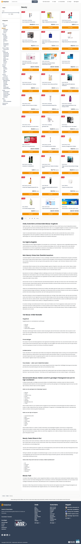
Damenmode (6, 53)
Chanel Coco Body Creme (67, 187)
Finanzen (4, 64)
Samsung (52, 515)
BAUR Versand (53, 508)
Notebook (5, 40)
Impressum (3, 529)
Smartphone (5, 44)
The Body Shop (53, 519)
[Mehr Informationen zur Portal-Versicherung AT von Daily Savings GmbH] (78, 541)
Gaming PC (5, 76)
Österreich (9, 516)
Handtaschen (6, 55)
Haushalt (5, 83)
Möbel (4, 85)
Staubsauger (6, 87)
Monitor (4, 39)
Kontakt (3, 524)
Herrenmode (5, 56)
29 (34, 218)
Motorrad (5, 25)
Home (3, 495)
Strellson (52, 518)
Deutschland (4, 516)
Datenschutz (4, 527)
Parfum (4, 32)
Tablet (4, 46)
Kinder (3, 90)
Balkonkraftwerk (6, 80)
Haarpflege (5, 29)
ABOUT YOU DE (53, 507)
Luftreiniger (5, 84)
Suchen (35, 1)
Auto (3, 23)
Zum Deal (31, 27)
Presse (2, 525)
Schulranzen (5, 95)
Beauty (3, 28)
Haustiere (5, 68)
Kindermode (5, 59)
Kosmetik (5, 31)
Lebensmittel (6, 49)
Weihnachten (5, 103)
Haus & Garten (5, 79)
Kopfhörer (5, 38)
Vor (37, 218)
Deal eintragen (4, 522)
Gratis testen (5, 77)
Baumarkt (5, 81)
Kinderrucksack (6, 91)
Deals (23, 20)
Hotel (4, 100)
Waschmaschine (6, 88)
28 (32, 218)
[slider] (2, 12)
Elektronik (4, 34)
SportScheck (52, 516)
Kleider (4, 60)
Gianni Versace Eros (66, 63)
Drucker (4, 35)
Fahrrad (4, 67)
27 (29, 218)
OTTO (51, 512)
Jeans (4, 57)
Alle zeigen (37, 522)
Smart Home (6, 43)
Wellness (4, 104)
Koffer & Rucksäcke (7, 101)
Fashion (4, 51)
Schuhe (4, 63)
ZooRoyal (52, 520)
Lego (4, 70)
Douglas (51, 511)
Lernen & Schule (6, 94)
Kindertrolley (5, 93)
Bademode (5, 52)
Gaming (4, 74)
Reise (3, 98)
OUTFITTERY (52, 514)
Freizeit (3, 66)
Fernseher (5, 36)
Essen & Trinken (5, 48)
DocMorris (52, 510)
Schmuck (5, 61)
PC (3, 42)
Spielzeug (5, 97)
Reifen (4, 26)
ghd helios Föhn (45, 126)
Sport (4, 72)
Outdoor (5, 71)
